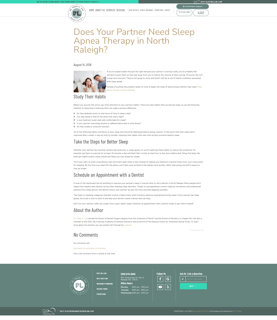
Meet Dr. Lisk (101, 273)
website (127, 225)
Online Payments (201, 12)
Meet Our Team (102, 278)
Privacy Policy (204, 311)
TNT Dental (237, 311)
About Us (100, 10)
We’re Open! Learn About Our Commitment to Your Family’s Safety (68, 2)
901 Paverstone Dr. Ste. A (132, 279)
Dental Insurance (146, 10)
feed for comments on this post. (90, 248)
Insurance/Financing (105, 284)
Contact (167, 10)
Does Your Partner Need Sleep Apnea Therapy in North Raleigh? (134, 41)
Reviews (120, 10)
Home (91, 10)
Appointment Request (194, 6)
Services (110, 10)
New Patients (134, 10)
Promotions (159, 10)
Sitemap (196, 311)
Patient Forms (185, 12)
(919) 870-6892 (128, 274)
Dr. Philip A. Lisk (81, 218)
